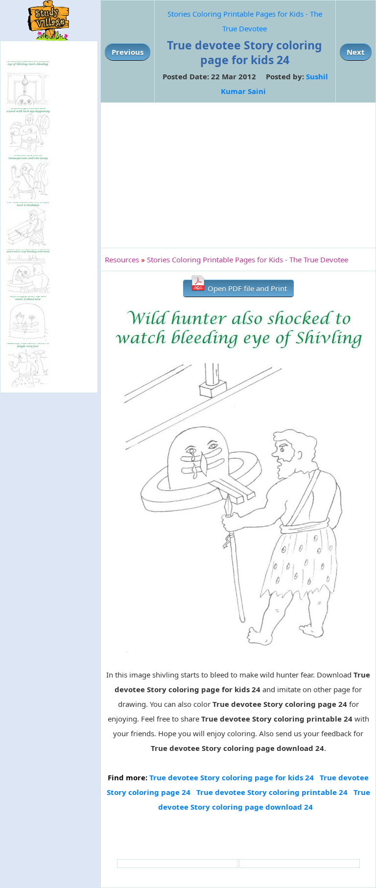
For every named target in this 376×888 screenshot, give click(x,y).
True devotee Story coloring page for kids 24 (231, 777)
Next (356, 52)
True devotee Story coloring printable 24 (272, 792)
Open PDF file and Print (246, 288)
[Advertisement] (238, 175)
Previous (127, 52)
